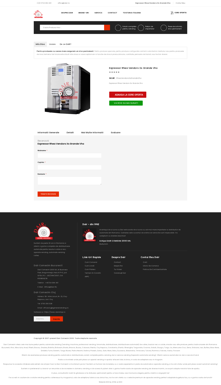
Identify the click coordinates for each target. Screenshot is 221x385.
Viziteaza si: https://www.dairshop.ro (49, 312)
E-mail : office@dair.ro (47, 287)
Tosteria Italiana (132, 13)
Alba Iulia (19, 347)
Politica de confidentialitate (155, 269)
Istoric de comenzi (151, 266)
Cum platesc (90, 269)
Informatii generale (48, 132)
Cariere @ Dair (120, 273)
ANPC (87, 276)
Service (98, 13)
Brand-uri (84, 13)
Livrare (52, 44)
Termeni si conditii (93, 273)
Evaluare (115, 132)
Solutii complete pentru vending (129, 27)
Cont (145, 262)
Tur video (118, 269)
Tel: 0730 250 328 (45, 303)
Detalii (70, 132)
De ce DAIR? (65, 44)
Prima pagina (56, 13)
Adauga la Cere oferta (129, 94)
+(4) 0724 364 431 (44, 3)
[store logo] (38, 14)
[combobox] (75, 27)
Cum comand (91, 262)
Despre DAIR (67, 13)
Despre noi (118, 266)
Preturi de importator (149, 27)
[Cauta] (107, 27)
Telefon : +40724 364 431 (48, 283)
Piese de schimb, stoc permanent (175, 27)
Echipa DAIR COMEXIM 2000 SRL (115, 241)
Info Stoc (40, 44)
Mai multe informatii (92, 132)
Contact (112, 13)
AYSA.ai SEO (117, 382)
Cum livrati (89, 266)
